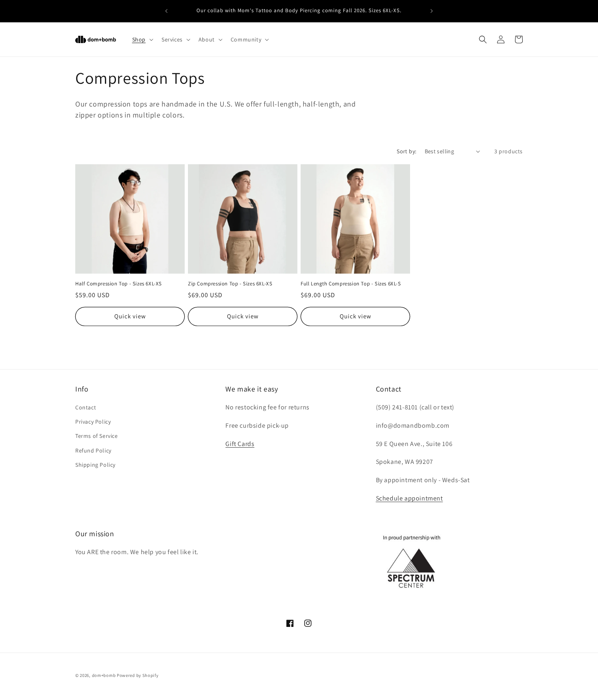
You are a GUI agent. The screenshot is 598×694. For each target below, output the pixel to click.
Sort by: (406, 151)
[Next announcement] (432, 11)
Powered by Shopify (138, 675)
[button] (142, 39)
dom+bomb (104, 675)
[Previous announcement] (166, 11)
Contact (85, 407)
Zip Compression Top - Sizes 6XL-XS (230, 284)
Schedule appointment (409, 498)
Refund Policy (93, 450)
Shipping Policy (95, 464)
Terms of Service (96, 435)
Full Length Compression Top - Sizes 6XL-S (351, 284)
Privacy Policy (93, 421)
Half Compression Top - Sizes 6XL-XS (118, 284)
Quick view (130, 316)
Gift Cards (239, 443)
